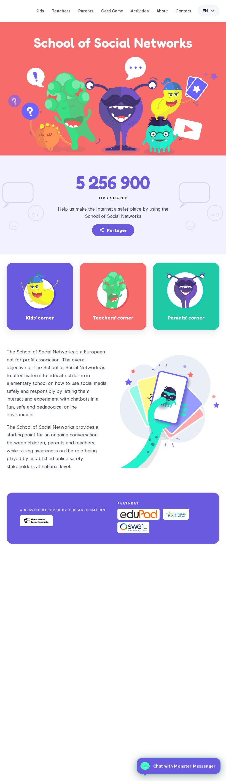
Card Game (112, 11)
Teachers (61, 11)
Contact (183, 11)
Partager (113, 230)
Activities (140, 11)
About (162, 11)
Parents (85, 11)
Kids (40, 11)
